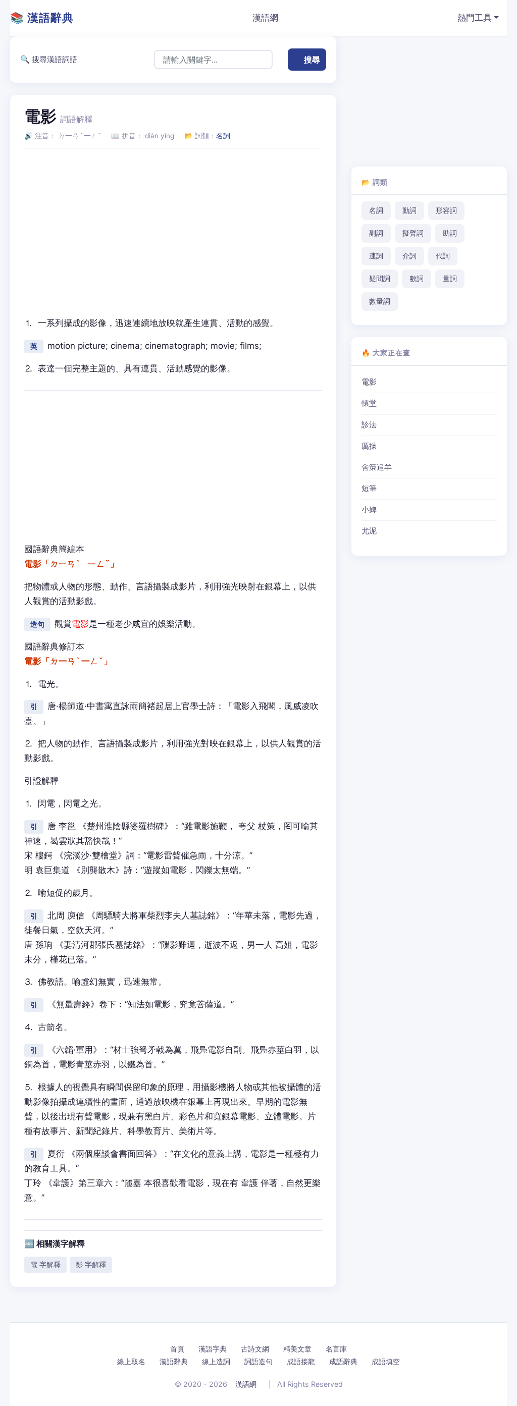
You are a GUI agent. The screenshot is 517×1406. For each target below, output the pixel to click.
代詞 (443, 256)
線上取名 (131, 1361)
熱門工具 (474, 18)
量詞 (450, 279)
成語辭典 (343, 1361)
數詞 (416, 279)
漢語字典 (212, 1348)
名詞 (223, 136)
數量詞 (379, 301)
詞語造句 (258, 1361)
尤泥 (369, 530)
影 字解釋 (91, 1264)
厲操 (369, 446)
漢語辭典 (174, 1361)
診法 (369, 424)
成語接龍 (301, 1361)
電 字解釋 (45, 1264)
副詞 (376, 233)
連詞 (376, 256)
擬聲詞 (413, 233)
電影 (369, 382)
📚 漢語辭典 (42, 17)
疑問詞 (379, 279)
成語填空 (386, 1361)
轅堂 (369, 403)
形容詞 (446, 210)
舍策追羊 (376, 467)
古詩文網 (255, 1348)
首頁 (177, 1348)
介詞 (409, 256)
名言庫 (336, 1348)
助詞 (450, 233)
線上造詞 (216, 1361)
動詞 (409, 210)
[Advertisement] (173, 227)
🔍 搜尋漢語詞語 (48, 59)
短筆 (369, 488)
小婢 (369, 509)
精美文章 (297, 1348)
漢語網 (265, 18)
